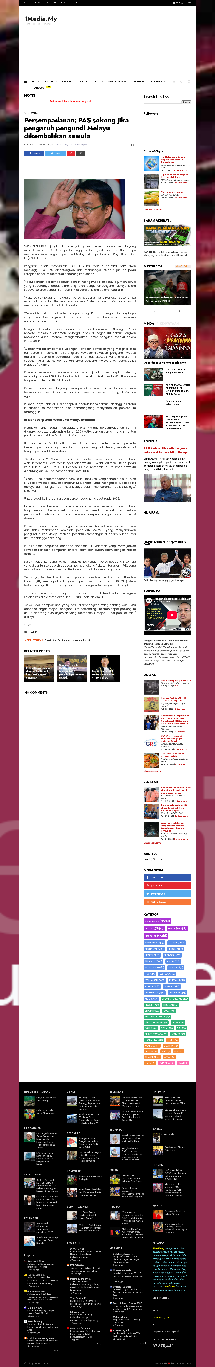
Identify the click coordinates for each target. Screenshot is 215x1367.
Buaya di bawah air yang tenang (46, 1099)
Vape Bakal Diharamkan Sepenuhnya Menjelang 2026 (44, 1228)
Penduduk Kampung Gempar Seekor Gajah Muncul (40, 1312)
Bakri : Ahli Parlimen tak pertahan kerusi (67, 640)
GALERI (148, 1028)
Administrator (81, 3)
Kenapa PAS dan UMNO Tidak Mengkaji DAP (173, 699)
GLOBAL (66, 81)
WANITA (176, 1034)
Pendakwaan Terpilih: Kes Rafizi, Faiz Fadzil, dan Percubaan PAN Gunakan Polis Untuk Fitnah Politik (175, 720)
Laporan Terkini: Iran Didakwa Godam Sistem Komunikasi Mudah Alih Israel (132, 1102)
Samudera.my (34, 1321)
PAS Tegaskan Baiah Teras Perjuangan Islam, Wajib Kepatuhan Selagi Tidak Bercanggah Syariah (46, 1140)
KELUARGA (165, 1063)
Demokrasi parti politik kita (176, 680)
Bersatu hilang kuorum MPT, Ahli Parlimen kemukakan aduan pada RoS (128, 1275)
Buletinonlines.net (123, 1254)
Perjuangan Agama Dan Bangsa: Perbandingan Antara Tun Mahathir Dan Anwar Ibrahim (177, 422)
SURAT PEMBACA (154, 1034)
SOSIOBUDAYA (115, 81)
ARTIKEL (149, 986)
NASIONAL (49, 81)
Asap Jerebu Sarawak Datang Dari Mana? (126, 1321)
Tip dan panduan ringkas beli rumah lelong (174, 176)
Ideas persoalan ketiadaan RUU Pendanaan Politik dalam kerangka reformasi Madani (173, 1189)
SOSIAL (165, 1028)
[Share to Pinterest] (71, 153)
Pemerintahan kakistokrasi (173, 402)
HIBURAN (168, 1005)
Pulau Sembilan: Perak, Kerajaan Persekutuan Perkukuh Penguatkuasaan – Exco (85, 1333)
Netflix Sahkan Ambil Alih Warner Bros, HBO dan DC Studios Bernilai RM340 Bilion (132, 1233)
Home (27, 3)
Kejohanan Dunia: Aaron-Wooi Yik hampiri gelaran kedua (127, 1335)
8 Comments (180, 170)
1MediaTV (150, 961)
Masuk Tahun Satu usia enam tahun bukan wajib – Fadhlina (133, 1138)
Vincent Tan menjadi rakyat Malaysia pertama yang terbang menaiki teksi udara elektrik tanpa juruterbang (85, 1286)
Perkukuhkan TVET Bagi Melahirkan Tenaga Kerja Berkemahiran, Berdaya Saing (84, 1317)
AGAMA (173, 967)
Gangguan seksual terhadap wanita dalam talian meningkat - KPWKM (176, 1228)
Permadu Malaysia (80, 1278)
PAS (147, 974)
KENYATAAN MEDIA (155, 1016)
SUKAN (170, 961)
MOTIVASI (150, 1045)
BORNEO (168, 986)
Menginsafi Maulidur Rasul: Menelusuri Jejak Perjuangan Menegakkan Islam (126, 1259)
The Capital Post (79, 1298)
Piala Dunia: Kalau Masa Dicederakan (45, 1112)
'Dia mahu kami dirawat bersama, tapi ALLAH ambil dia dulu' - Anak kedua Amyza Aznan (133, 1217)
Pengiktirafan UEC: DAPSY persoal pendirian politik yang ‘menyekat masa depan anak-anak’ (132, 1154)
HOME (35, 81)
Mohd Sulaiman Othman (40, 1338)
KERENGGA (77, 1265)
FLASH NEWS (152, 921)
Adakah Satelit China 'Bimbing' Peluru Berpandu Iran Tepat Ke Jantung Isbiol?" (89, 1119)
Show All (57, 1350)
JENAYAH (173, 980)
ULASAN (176, 1022)
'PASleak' (65, 3)
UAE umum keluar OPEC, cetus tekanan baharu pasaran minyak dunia (175, 1175)
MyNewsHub (120, 1317)
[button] (174, 81)
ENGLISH (149, 1005)
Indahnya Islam (168, 1134)
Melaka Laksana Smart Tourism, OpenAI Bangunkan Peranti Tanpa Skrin (133, 1116)
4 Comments (181, 182)
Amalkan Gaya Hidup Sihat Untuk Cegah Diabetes (47, 1240)
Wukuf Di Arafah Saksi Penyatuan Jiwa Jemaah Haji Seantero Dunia (90, 1227)
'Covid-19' (51, 3)
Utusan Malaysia (122, 1270)
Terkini (38, 3)
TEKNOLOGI (38, 87)
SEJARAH (149, 1010)
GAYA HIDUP (137, 81)
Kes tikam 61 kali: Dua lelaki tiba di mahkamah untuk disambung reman (176, 790)
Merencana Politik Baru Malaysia (167, 297)
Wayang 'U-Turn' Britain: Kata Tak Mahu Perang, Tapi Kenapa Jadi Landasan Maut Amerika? (90, 1103)
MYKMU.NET (77, 1249)
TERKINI (173, 949)
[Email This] (80, 153)
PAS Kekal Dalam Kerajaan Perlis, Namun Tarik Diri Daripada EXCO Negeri (44, 1158)
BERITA (34, 113)
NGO (97, 81)
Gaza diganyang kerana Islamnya (165, 362)
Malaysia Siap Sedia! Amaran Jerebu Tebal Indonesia (40, 1265)
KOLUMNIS (156, 81)
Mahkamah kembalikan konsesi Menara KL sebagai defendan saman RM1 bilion (176, 1115)
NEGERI (149, 955)
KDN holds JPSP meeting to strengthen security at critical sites (85, 1302)
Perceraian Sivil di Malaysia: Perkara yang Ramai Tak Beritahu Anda (42, 1326)
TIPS (179, 1028)
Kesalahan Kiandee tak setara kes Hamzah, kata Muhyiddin (42, 1342)
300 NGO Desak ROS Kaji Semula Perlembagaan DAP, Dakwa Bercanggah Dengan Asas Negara (47, 1185)
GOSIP (170, 1040)
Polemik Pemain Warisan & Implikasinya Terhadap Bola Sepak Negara (133, 1192)
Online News (34, 1307)
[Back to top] (207, 1359)
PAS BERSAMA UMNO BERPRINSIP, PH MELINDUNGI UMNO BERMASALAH (178, 389)
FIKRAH (148, 1063)
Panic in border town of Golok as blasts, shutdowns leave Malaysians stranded (85, 1254)
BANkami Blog (35, 1261)
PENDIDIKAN (151, 992)
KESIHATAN (151, 949)
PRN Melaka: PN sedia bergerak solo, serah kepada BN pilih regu (166, 450)
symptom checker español (166, 1331)
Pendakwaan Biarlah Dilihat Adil (175, 1149)
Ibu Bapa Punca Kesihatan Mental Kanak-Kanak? (87, 1215)
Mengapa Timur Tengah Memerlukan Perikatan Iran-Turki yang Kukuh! (89, 1143)
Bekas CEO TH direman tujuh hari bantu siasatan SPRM (175, 1100)
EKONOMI (169, 955)
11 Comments (180, 685)
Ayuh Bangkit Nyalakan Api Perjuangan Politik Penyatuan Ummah (90, 1192)
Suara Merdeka (36, 1275)
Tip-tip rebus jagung (172, 192)
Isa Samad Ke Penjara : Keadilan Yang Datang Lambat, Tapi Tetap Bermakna (90, 1157)
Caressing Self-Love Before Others (175, 1212)
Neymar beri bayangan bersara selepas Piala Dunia (132, 1178)
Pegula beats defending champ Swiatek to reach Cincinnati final (127, 1307)
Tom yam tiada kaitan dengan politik (172, 755)
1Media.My (40, 18)
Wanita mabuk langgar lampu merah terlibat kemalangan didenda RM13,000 (173, 827)
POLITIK (83, 81)
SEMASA (164, 974)
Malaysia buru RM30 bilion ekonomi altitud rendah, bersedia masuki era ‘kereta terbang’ (42, 1280)
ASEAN (168, 1057)
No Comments (181, 815)
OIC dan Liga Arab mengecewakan (176, 371)
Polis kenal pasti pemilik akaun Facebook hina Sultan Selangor (174, 808)
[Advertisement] (107, 54)
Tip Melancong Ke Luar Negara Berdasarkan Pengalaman (173, 159)
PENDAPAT (174, 992)
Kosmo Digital (121, 1330)
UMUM (167, 1010)
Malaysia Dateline (80, 1328)
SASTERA (168, 1045)
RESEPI (181, 1063)
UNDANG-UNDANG (172, 999)
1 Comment (181, 801)
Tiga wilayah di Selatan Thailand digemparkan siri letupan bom (85, 1269)
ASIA (163, 1051)
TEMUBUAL (150, 1057)
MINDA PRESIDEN (154, 1022)
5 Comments (181, 197)
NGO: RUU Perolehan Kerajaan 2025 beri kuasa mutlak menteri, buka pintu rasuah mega (47, 1202)
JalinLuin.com (77, 1312)
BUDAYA (149, 1051)
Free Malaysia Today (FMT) (128, 1303)
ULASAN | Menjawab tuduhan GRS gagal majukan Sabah (171, 738)
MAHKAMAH (151, 980)
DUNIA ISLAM (152, 1040)
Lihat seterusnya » (153, 210)
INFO (177, 1051)
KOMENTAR (151, 942)
